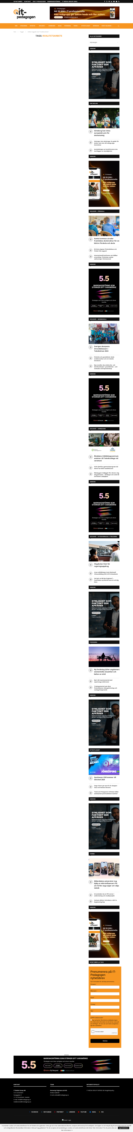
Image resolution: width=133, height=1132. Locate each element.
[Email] (116, 1)
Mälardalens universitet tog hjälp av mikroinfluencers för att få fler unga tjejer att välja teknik (106, 884)
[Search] (118, 26)
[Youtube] (114, 1)
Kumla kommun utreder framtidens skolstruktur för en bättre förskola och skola (106, 240)
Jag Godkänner (123, 1128)
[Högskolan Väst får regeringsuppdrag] (104, 551)
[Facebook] (104, 1)
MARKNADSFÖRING (53, 1)
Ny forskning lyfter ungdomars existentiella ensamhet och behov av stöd (106, 671)
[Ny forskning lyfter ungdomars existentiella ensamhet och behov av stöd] (104, 657)
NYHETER (32, 26)
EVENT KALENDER (106, 26)
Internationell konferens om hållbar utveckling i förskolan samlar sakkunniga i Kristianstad (106, 257)
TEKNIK (75, 26)
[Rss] (118, 1)
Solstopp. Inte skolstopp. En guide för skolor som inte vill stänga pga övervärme (106, 143)
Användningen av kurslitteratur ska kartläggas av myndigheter (106, 150)
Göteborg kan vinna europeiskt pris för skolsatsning (102, 133)
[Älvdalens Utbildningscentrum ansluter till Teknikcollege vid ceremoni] (104, 443)
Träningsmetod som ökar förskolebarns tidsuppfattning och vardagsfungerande (105, 688)
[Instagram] (106, 1)
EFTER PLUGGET (85, 26)
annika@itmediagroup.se (61, 1095)
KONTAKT (27, 1)
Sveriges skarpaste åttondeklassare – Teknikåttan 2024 (102, 348)
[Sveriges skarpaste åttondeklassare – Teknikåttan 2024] (104, 334)
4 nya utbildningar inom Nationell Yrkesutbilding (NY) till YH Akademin (106, 573)
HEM (16, 26)
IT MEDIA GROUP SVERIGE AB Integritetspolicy (100, 1090)
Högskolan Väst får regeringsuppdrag (102, 565)
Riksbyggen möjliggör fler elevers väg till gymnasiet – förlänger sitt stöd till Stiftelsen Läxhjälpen (106, 474)
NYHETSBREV (18, 1)
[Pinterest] (109, 1)
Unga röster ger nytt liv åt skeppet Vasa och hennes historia (105, 786)
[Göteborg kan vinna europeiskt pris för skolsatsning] (104, 118)
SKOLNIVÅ (42, 26)
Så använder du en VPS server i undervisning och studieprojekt (104, 895)
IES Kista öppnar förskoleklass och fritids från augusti (105, 250)
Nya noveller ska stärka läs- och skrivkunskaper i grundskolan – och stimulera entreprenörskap (105, 367)
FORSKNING (67, 26)
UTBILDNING (23, 26)
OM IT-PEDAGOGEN (39, 1)
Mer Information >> (67, 1130)
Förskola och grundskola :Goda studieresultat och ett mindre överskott (104, 358)
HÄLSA (59, 26)
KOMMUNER (51, 26)
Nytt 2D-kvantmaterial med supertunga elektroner (103, 681)
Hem (15, 32)
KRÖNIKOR (96, 26)
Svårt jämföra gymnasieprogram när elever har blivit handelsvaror (106, 467)
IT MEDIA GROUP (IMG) (69, 1)
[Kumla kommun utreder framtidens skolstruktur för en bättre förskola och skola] (104, 226)
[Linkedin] (111, 1)
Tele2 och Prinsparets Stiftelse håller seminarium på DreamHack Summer (106, 792)
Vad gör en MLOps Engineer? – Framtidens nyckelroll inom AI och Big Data (106, 580)
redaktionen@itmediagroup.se (22, 1102)
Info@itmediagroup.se (24, 1099)
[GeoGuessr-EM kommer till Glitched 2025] (104, 764)
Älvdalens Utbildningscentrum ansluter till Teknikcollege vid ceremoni (106, 458)
